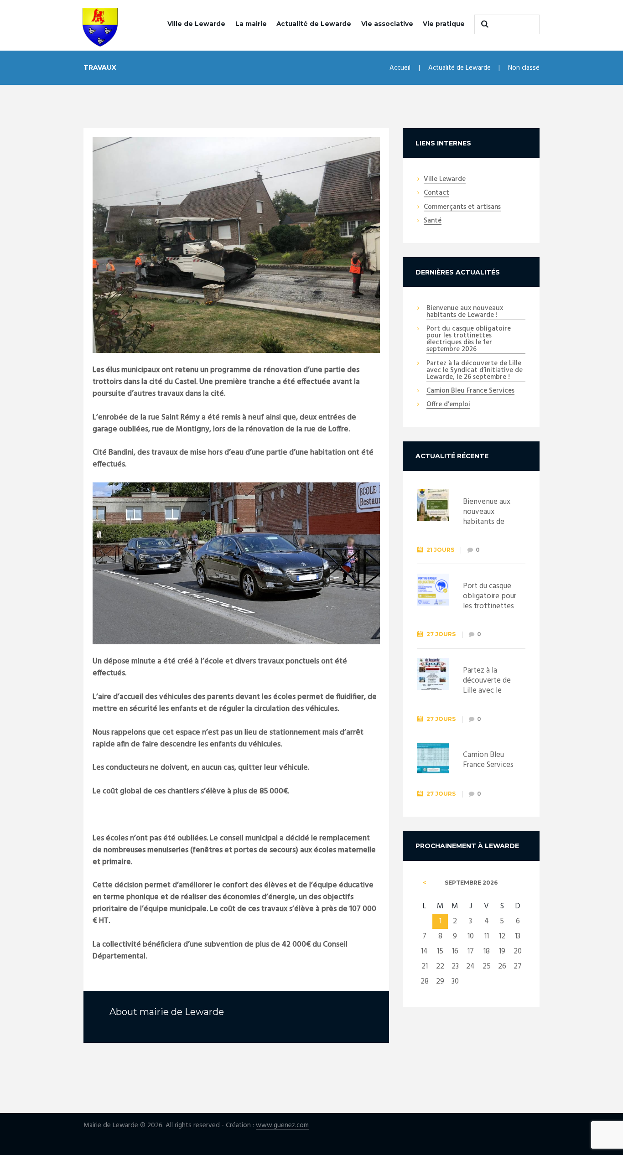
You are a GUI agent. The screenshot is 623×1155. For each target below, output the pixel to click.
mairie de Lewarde (182, 1011)
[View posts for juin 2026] (424, 883)
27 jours (441, 634)
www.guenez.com (282, 1125)
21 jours (440, 549)
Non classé (524, 68)
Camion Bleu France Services (470, 391)
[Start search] (483, 24)
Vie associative (387, 23)
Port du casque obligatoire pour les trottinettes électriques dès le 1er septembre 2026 (468, 339)
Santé (432, 221)
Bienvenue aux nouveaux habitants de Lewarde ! (464, 312)
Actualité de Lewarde (313, 23)
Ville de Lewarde (196, 23)
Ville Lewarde (445, 179)
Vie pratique (444, 23)
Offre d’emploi (448, 405)
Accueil (399, 68)
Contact (436, 193)
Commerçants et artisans (462, 207)
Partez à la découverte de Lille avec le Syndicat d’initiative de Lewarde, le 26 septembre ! (474, 370)
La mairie (251, 23)
